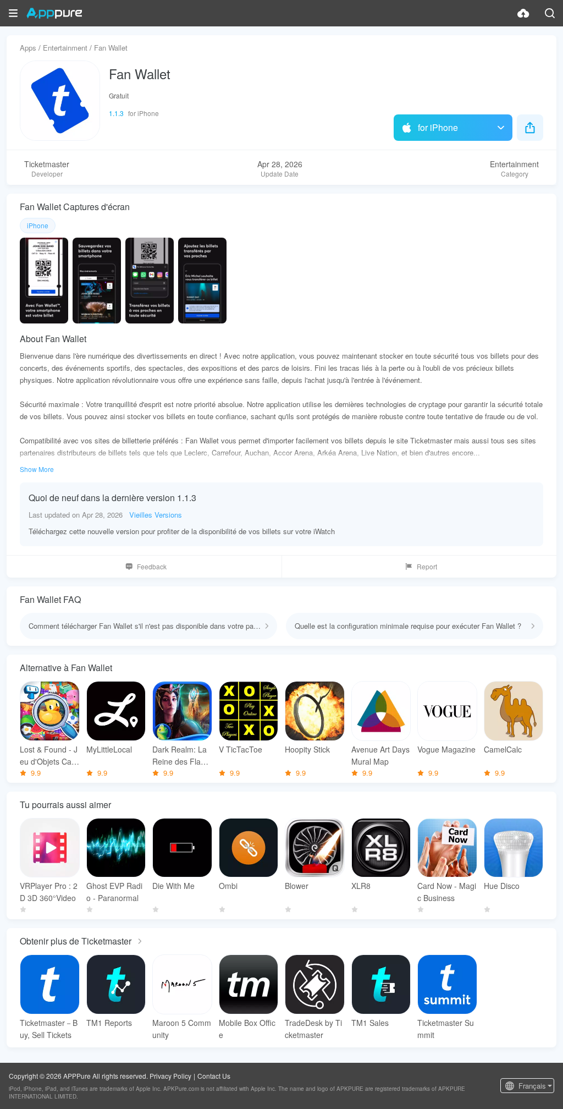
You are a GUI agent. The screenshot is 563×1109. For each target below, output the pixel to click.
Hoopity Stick (307, 749)
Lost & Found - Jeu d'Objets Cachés (49, 755)
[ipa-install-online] (523, 13)
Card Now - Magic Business (446, 891)
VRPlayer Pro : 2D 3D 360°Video (49, 891)
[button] (13, 13)
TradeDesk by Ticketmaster (313, 1028)
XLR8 (361, 885)
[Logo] (54, 13)
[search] (550, 13)
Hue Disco (502, 885)
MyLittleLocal (109, 749)
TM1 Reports (109, 1022)
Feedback (152, 566)
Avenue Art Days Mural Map (380, 755)
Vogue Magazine (446, 749)
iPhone (37, 225)
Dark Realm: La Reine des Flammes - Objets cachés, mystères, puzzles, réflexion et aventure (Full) (181, 755)
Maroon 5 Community (181, 1028)
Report (427, 566)
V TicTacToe (240, 749)
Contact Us (213, 1075)
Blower (296, 885)
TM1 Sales (370, 1022)
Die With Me (173, 885)
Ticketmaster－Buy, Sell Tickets (49, 1028)
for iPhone (438, 127)
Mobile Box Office (247, 1028)
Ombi (228, 885)
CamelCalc (503, 749)
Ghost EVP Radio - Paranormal (114, 891)
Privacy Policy (170, 1075)
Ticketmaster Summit (445, 1028)
